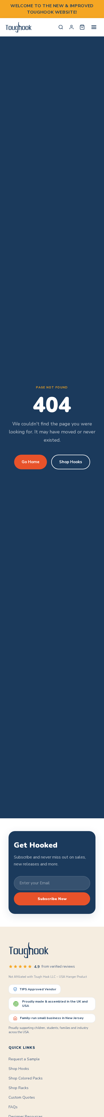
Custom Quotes (22, 1097)
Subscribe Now (52, 898)
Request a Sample (24, 1059)
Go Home (30, 462)
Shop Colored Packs (26, 1078)
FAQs (13, 1107)
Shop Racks (19, 1087)
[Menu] (94, 27)
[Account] (71, 27)
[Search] (61, 27)
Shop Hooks (70, 462)
